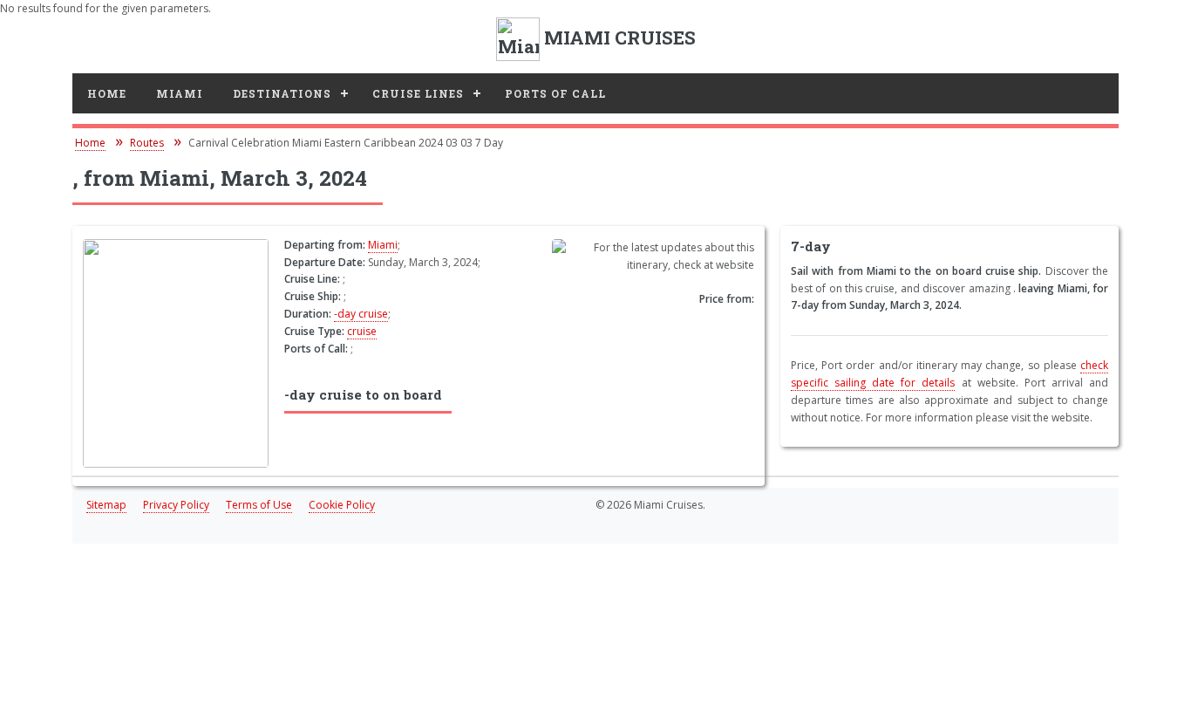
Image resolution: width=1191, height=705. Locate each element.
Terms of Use (259, 504)
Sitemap (106, 504)
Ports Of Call (555, 93)
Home (106, 93)
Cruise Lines (418, 93)
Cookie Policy (342, 504)
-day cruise (361, 313)
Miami (179, 93)
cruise (362, 331)
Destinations (282, 93)
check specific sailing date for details (949, 374)
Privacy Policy (176, 504)
